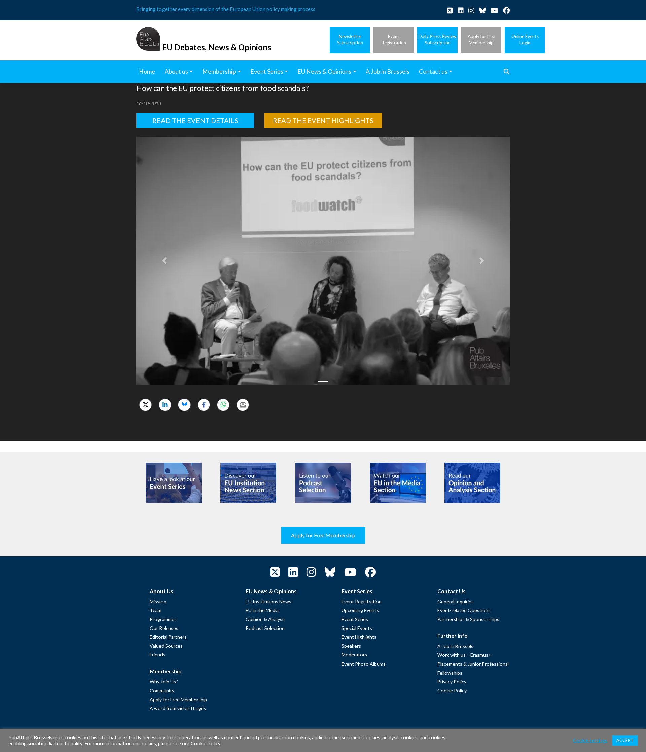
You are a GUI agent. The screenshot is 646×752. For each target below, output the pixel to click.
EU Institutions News (268, 601)
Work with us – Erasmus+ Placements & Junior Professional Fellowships (473, 664)
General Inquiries (455, 601)
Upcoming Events (360, 610)
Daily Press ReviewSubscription (437, 39)
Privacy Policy (451, 681)
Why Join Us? (164, 681)
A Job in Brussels (455, 646)
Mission (158, 601)
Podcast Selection (265, 628)
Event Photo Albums (364, 664)
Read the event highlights (323, 120)
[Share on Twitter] (145, 405)
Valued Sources (166, 646)
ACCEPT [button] (625, 740)
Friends (157, 654)
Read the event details (195, 120)
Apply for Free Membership (323, 535)
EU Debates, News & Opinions (216, 47)
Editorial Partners (168, 637)
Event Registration (362, 601)
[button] (164, 261)
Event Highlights (359, 637)
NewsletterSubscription (350, 39)
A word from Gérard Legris (178, 708)
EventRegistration (393, 39)
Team (156, 610)
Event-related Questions (464, 610)
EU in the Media (262, 610)
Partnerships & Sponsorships (468, 619)
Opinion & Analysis (266, 619)
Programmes (163, 619)
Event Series (355, 619)
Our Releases (164, 628)
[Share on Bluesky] (184, 405)
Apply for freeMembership (481, 39)
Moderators (354, 654)
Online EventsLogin (525, 39)
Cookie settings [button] (590, 740)
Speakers (351, 646)
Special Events (357, 628)
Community (162, 690)
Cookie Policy (452, 690)
